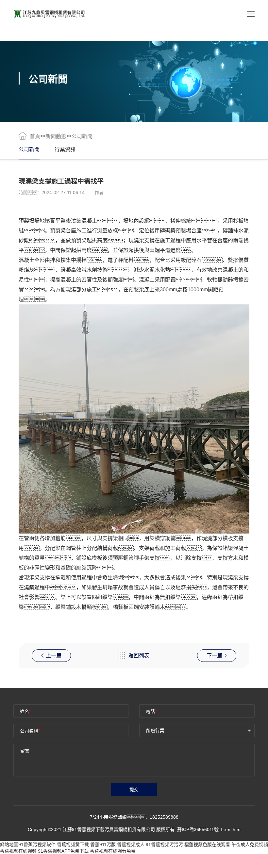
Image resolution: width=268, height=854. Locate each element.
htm (237, 829)
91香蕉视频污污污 (164, 844)
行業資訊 (65, 149)
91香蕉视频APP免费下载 (63, 851)
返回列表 (138, 655)
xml (227, 829)
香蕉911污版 (103, 844)
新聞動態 (55, 136)
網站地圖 (9, 844)
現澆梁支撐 (141, 240)
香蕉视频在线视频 (18, 851)
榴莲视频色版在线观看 (207, 844)
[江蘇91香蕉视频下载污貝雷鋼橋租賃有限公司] (49, 13)
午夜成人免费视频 (249, 844)
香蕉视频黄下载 (73, 844)
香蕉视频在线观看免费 (113, 851)
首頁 (35, 136)
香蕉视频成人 (130, 844)
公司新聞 (29, 149)
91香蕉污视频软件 (37, 844)
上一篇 (53, 655)
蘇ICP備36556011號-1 (200, 829)
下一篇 (214, 655)
